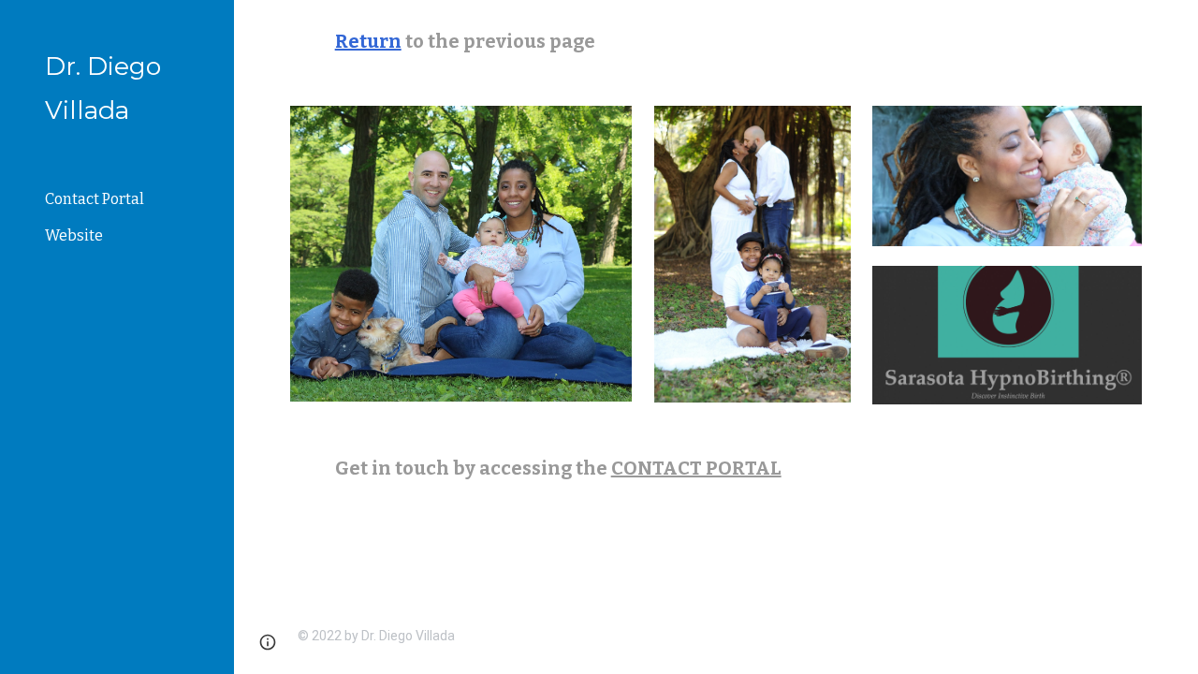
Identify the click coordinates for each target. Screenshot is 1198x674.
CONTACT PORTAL (696, 468)
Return (368, 41)
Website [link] (74, 235)
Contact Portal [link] (94, 199)
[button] (1175, 26)
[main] (716, 41)
